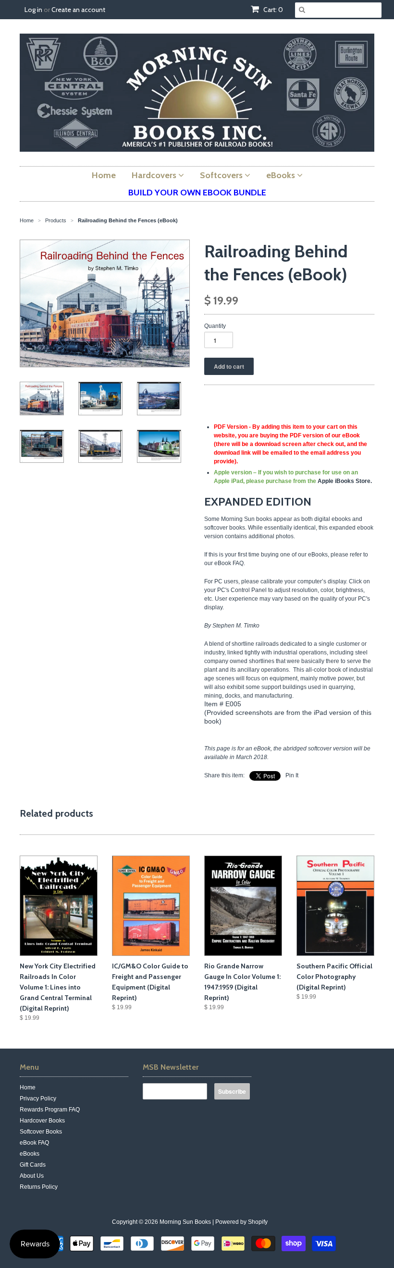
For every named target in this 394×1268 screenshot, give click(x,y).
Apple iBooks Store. (345, 481)
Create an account (78, 9)
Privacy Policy (38, 1098)
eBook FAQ (34, 1142)
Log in (33, 9)
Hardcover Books (42, 1120)
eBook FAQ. (229, 563)
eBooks (29, 1153)
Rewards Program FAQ (50, 1109)
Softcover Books (41, 1131)
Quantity (215, 326)
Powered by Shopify (241, 1222)
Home (28, 1087)
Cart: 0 (272, 9)
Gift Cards (33, 1164)
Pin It (291, 775)
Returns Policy (39, 1186)
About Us (32, 1175)
